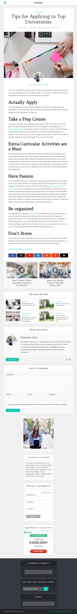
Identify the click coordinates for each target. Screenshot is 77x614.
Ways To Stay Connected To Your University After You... (62, 318)
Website (52, 394)
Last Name (29, 509)
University (38, 12)
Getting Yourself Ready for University (29, 304)
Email (30, 394)
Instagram (64, 611)
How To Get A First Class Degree (62, 304)
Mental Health (26, 313)
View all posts (12, 359)
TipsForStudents (16, 249)
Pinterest (70, 611)
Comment (9, 375)
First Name (29, 502)
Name (9, 394)
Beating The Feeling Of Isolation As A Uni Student (29, 319)
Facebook (51, 611)
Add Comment (32, 27)
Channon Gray (45, 27)
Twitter (57, 611)
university (33, 213)
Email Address (31, 495)
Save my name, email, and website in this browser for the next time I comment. (37, 404)
